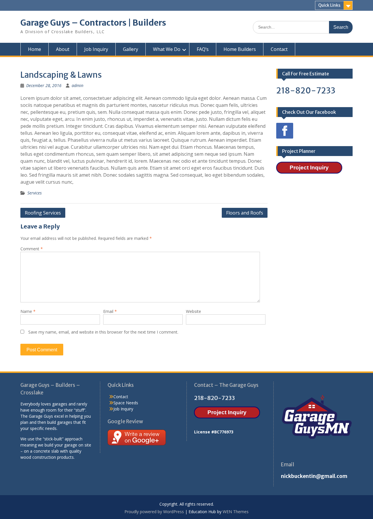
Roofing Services (43, 213)
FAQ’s (203, 49)
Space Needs (125, 402)
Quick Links (329, 5)
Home (34, 49)
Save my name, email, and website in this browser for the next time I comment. (103, 332)
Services (34, 193)
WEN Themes (236, 511)
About (62, 49)
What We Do (166, 49)
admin (77, 85)
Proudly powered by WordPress (154, 511)
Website (193, 311)
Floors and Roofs (244, 213)
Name (28, 311)
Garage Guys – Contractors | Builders (93, 22)
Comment (31, 248)
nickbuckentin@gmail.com (314, 476)
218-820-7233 (305, 90)
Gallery (130, 49)
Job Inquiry (96, 49)
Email (110, 311)
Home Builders (240, 49)
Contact (279, 49)
